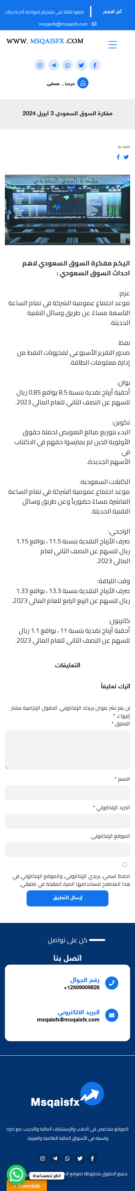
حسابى (53, 84)
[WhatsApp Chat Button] (16, 1174)
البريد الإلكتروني (111, 807)
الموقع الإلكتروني (110, 836)
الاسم (122, 779)
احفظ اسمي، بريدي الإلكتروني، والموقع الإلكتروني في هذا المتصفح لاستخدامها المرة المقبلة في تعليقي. (71, 880)
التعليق (120, 723)
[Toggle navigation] (112, 44)
